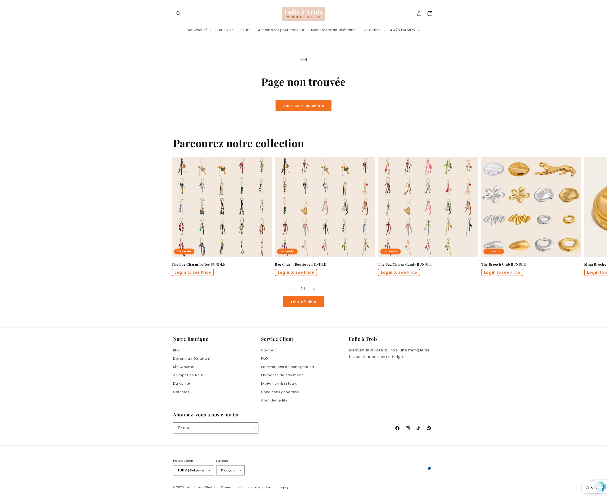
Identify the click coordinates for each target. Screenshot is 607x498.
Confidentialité (274, 400)
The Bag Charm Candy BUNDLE (405, 264)
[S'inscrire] (253, 427)
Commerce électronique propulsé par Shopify (254, 487)
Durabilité (181, 383)
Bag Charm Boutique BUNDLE (300, 264)
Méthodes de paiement (282, 375)
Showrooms (183, 366)
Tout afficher (303, 301)
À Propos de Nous (188, 375)
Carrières (181, 392)
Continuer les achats (303, 105)
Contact (268, 350)
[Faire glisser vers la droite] (314, 288)
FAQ (264, 358)
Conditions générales (280, 392)
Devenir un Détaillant (192, 358)
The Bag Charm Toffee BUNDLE (198, 264)
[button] (178, 13)
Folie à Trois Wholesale (203, 487)
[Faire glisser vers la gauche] (293, 288)
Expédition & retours (279, 383)
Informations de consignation (287, 366)
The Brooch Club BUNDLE (503, 264)
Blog (176, 350)
